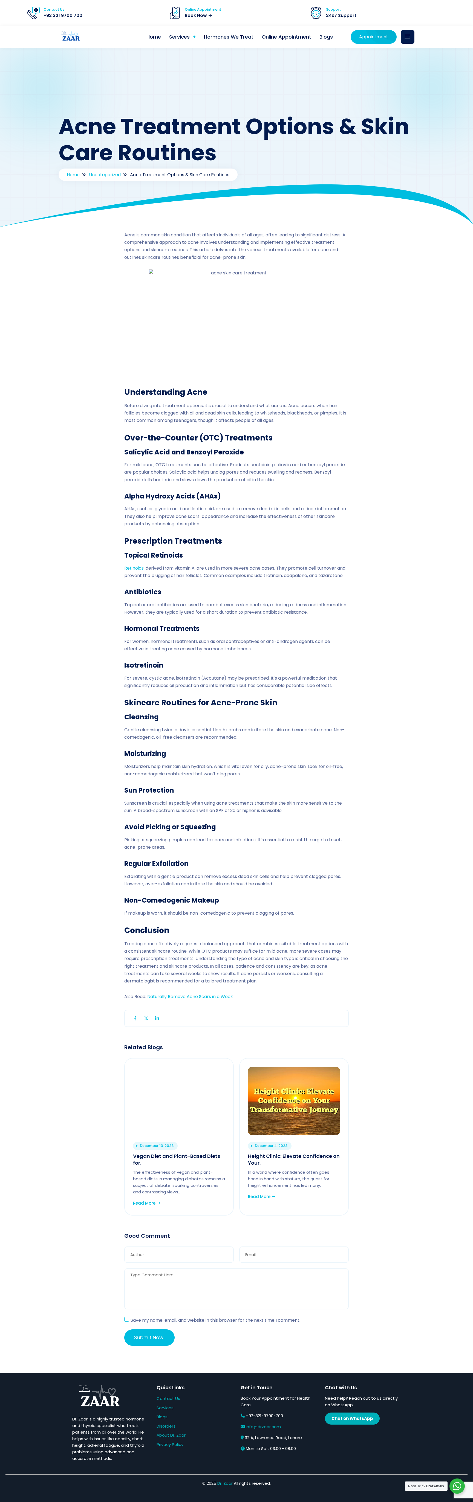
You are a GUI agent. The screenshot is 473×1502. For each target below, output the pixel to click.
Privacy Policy (170, 1444)
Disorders (166, 1426)
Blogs (326, 36)
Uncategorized (105, 175)
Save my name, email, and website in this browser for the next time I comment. (215, 1320)
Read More (145, 1203)
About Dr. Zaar (171, 1435)
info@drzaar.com (263, 1426)
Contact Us (168, 1398)
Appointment (373, 37)
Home (153, 36)
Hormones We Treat (228, 36)
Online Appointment (286, 36)
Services (179, 36)
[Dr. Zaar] (69, 37)
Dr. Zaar (225, 1483)
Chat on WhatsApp (352, 1418)
